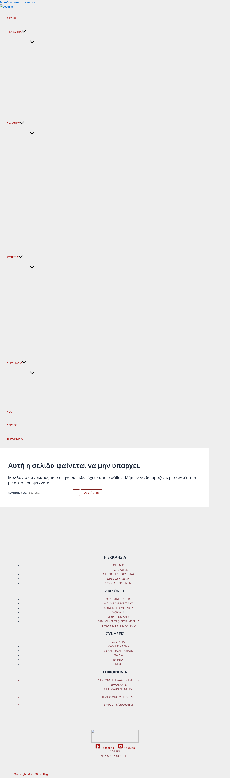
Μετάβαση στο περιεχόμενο (18, 2)
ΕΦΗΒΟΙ (118, 659)
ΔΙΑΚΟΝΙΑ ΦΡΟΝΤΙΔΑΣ (118, 603)
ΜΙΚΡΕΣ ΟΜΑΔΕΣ (118, 617)
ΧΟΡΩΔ (117, 612)
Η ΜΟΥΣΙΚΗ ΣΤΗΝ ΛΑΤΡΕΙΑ (118, 625)
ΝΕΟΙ (118, 664)
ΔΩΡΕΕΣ (12, 425)
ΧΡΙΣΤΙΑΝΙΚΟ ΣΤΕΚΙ (118, 599)
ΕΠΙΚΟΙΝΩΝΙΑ (15, 438)
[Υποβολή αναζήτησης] (76, 492)
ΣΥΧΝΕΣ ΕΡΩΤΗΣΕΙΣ (118, 583)
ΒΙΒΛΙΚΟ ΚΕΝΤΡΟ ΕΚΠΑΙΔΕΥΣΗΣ (118, 621)
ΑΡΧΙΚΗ (11, 18)
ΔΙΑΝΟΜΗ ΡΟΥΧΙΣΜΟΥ (118, 608)
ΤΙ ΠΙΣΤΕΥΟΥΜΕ (118, 569)
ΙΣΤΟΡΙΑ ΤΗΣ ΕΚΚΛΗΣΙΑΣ (118, 574)
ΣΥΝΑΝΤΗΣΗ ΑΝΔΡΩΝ (118, 650)
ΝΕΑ (9, 411)
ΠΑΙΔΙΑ (118, 655)
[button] (24, 32)
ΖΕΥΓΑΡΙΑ (118, 641)
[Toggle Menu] (32, 42)
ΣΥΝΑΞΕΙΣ (13, 257)
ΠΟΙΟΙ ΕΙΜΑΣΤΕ (118, 565)
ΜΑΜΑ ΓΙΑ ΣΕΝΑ (118, 646)
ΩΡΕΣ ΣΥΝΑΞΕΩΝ (118, 578)
